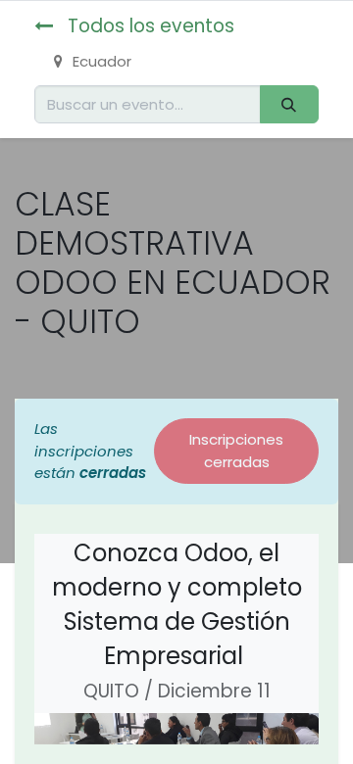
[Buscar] (289, 104)
